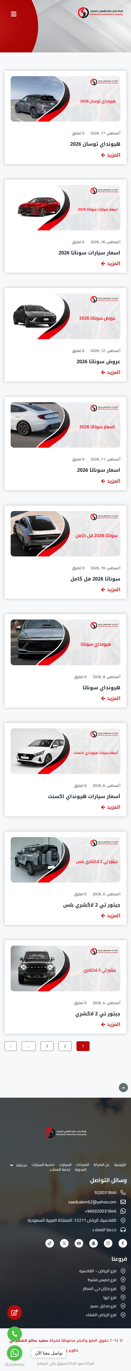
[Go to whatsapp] (14, 1353)
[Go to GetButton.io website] (14, 1365)
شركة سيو (86, 1363)
